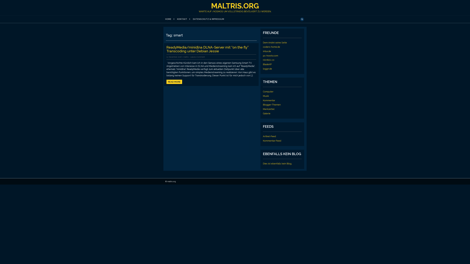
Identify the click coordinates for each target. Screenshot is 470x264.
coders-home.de (271, 47)
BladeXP (267, 64)
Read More (174, 82)
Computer (268, 91)
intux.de (267, 51)
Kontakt (182, 19)
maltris (186, 57)
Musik (266, 96)
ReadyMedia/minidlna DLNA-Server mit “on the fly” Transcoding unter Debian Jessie (207, 49)
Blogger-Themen (272, 104)
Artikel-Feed (269, 136)
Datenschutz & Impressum (208, 19)
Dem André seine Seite (275, 42)
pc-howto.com (270, 55)
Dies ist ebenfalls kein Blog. (277, 163)
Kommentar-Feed (272, 140)
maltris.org (235, 6)
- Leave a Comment (197, 57)
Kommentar (269, 100)
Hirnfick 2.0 (268, 60)
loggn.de (267, 68)
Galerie (266, 113)
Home (168, 19)
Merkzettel (268, 109)
